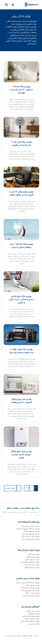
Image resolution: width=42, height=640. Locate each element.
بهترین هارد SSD (34, 554)
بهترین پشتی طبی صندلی (31, 595)
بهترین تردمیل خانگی (32, 593)
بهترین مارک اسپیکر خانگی (30, 536)
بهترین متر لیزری (34, 624)
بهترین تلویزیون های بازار (31, 539)
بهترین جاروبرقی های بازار (31, 534)
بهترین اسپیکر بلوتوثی (32, 567)
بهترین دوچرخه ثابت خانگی (30, 588)
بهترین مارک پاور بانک (32, 565)
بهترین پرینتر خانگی (33, 557)
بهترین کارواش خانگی (32, 618)
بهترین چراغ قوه (34, 613)
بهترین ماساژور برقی (33, 585)
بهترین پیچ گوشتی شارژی (31, 616)
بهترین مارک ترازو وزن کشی (30, 590)
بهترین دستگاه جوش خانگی (30, 621)
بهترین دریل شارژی (33, 611)
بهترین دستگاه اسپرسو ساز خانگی (28, 528)
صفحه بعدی (10, 488)
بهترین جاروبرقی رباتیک (31, 531)
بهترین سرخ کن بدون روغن (30, 526)
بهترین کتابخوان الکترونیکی (30, 562)
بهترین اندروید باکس (32, 559)
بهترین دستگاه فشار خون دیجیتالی (28, 582)
